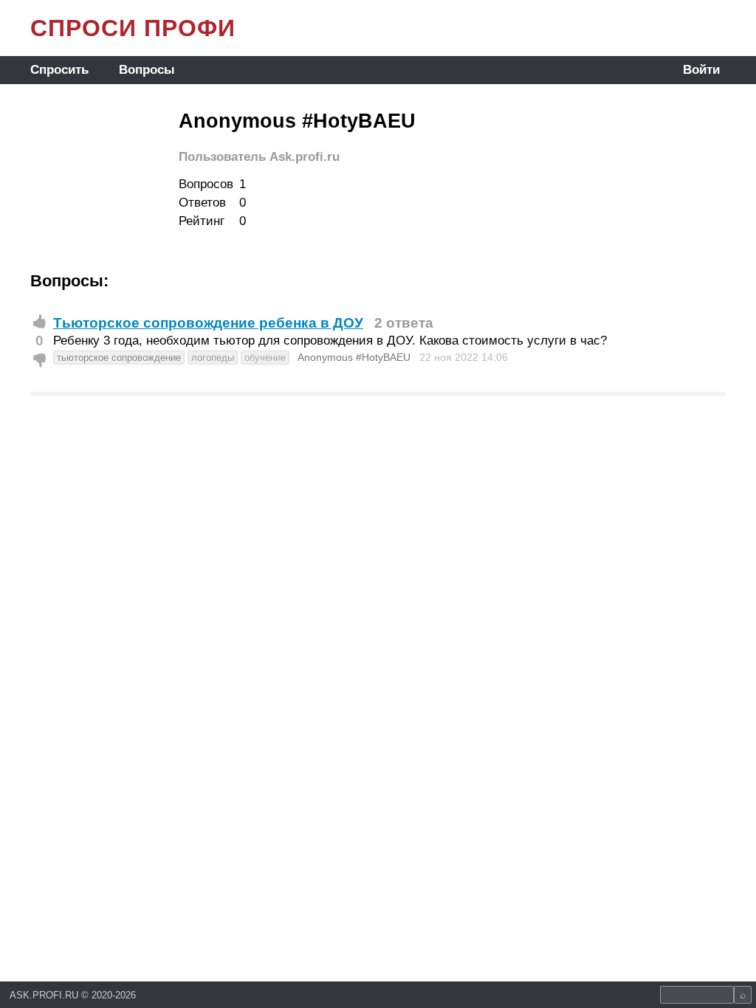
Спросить (59, 70)
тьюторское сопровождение (119, 357)
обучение (265, 357)
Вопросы (147, 70)
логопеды (212, 357)
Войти (701, 70)
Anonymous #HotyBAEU (354, 357)
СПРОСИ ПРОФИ (133, 28)
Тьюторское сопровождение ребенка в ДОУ (208, 323)
